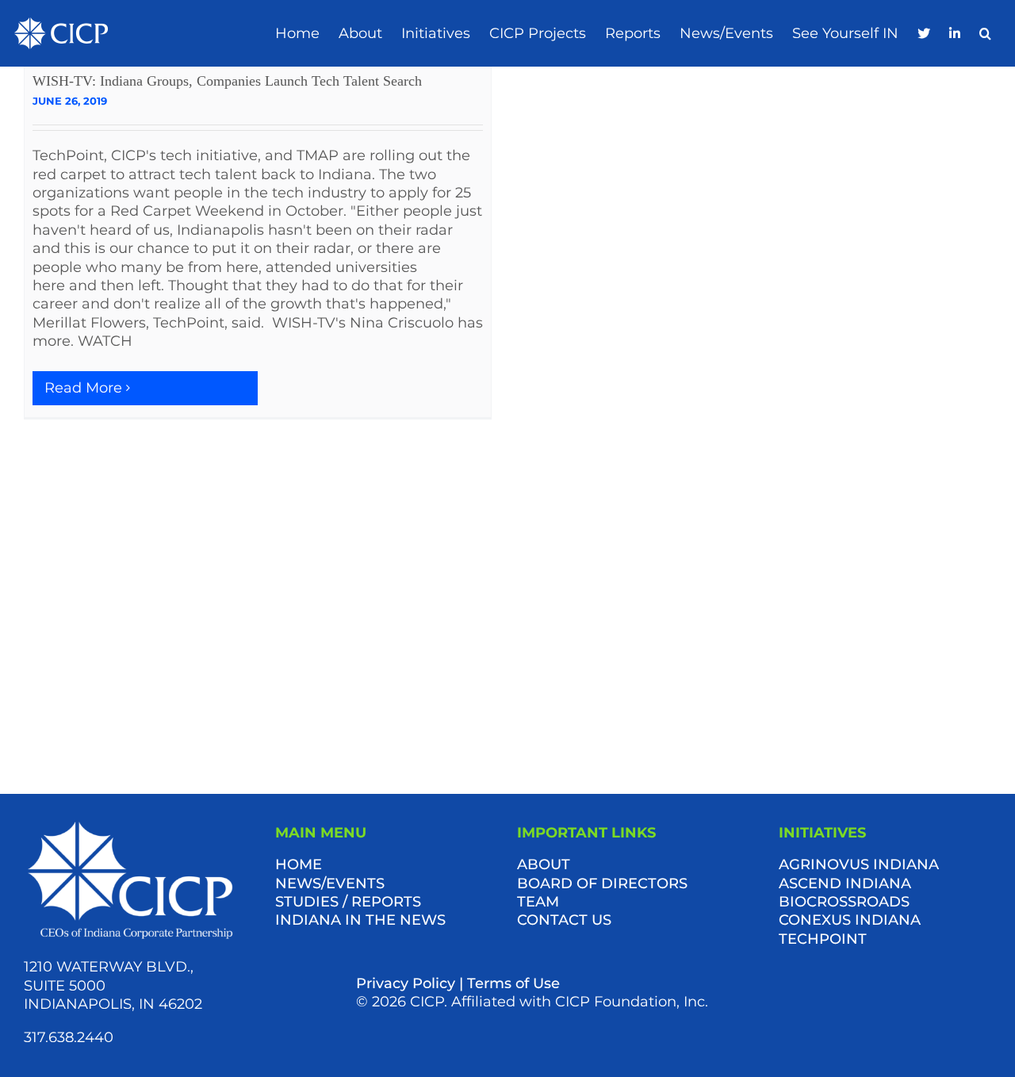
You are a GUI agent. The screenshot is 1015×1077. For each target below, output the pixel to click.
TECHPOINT (823, 939)
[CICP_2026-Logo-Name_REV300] (130, 825)
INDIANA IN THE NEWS (360, 920)
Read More (83, 388)
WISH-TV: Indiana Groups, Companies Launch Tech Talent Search (227, 81)
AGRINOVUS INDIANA (859, 864)
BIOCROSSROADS (844, 901)
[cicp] (61, 24)
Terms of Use (513, 983)
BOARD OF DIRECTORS (602, 883)
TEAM (538, 901)
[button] (985, 34)
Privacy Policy (405, 983)
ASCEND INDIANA (845, 883)
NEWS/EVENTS (330, 883)
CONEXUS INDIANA (850, 920)
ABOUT (543, 864)
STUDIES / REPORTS (348, 901)
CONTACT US (564, 920)
